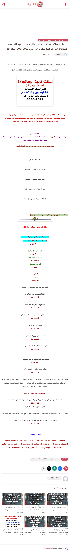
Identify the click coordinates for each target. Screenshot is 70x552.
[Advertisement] (35, 25)
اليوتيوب (35, 274)
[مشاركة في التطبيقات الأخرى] (43, 468)
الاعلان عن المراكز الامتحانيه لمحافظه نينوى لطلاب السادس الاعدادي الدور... (58, 532)
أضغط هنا (35, 297)
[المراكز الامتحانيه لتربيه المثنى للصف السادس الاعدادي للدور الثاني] (57, 499)
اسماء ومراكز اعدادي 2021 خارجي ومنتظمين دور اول (53, 40)
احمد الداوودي (59, 54)
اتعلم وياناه (35, 261)
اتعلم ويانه (53, 137)
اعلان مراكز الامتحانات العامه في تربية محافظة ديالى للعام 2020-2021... (13, 532)
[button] (60, 468)
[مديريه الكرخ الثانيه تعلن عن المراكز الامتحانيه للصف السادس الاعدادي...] (35, 521)
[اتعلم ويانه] (35, 4)
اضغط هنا (35, 349)
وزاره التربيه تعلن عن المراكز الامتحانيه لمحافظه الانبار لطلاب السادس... (13, 510)
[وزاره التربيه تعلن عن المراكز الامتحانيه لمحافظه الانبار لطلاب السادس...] (12, 499)
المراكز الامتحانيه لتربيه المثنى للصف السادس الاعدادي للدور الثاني (59, 510)
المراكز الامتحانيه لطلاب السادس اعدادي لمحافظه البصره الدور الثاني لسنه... (35, 510)
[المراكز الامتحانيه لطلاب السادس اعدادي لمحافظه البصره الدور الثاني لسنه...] (35, 499)
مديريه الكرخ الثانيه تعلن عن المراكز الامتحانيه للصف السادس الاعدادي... (35, 532)
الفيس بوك (35, 280)
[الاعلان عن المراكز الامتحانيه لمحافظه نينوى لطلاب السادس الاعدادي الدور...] (57, 521)
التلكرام (35, 267)
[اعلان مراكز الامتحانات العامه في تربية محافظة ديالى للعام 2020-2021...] (12, 521)
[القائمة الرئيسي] (66, 4)
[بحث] (3, 4)
